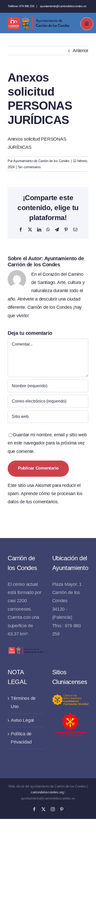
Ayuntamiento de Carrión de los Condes (41, 161)
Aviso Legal (22, 720)
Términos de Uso (23, 702)
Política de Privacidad (21, 738)
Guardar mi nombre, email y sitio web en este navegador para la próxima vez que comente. (47, 443)
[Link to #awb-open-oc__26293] (86, 23)
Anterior (80, 50)
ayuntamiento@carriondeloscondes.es (63, 6)
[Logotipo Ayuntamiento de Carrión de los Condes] (38, 18)
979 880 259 (26, 6)
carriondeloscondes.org (47, 792)
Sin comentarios (29, 167)
